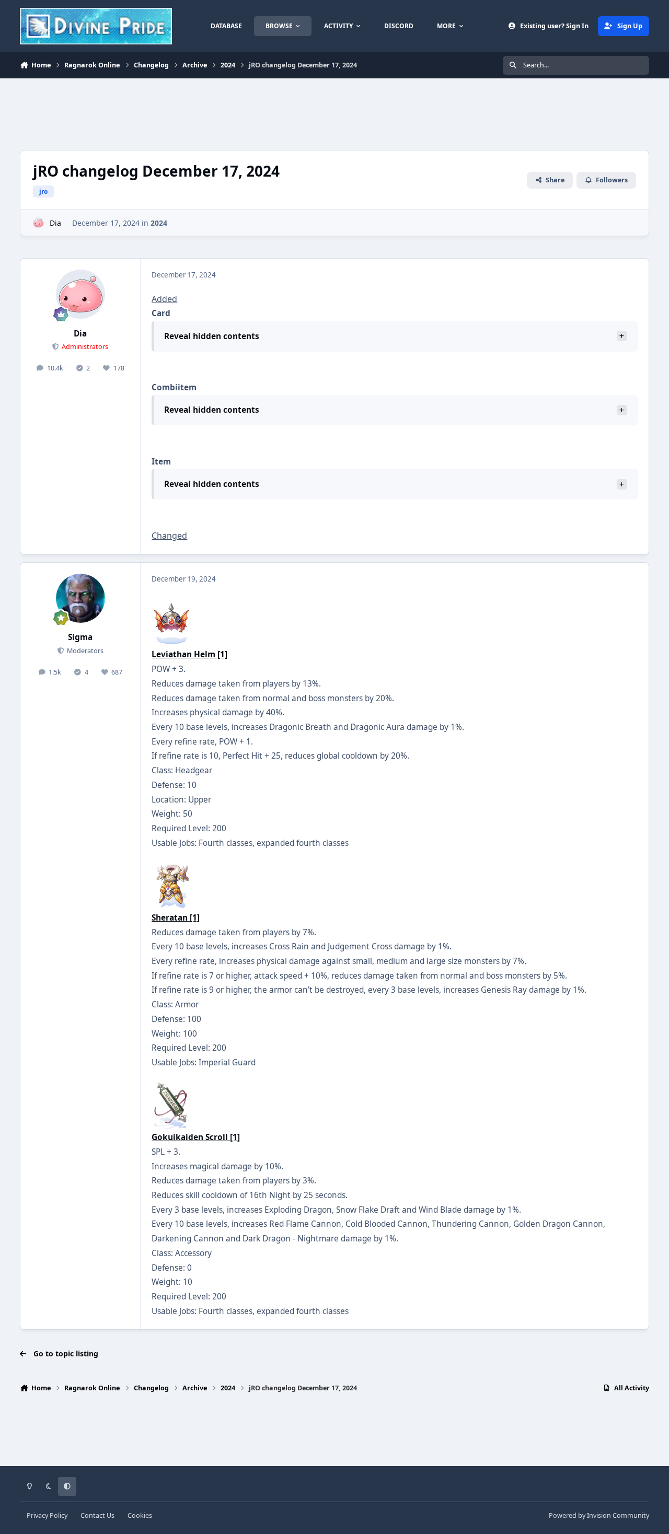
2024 (159, 223)
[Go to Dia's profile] (38, 222)
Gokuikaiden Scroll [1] (196, 1137)
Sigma (80, 637)
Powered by (599, 1515)
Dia (55, 223)
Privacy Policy (47, 1515)
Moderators (84, 650)
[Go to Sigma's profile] (80, 598)
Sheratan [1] (176, 917)
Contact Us (97, 1515)
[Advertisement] (210, 112)
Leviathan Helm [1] (189, 654)
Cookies (140, 1515)
